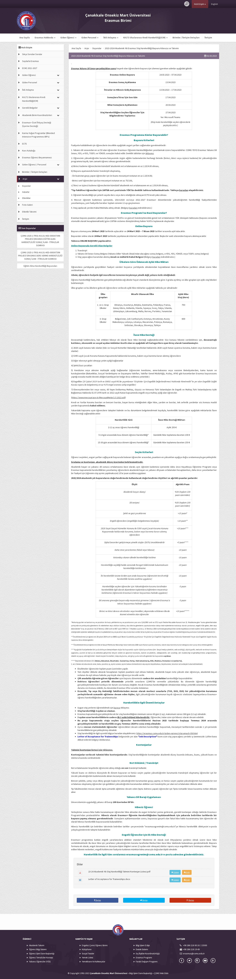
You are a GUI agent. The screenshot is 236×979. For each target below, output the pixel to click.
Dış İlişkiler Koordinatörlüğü (148, 953)
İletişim (208, 37)
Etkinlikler (26, 198)
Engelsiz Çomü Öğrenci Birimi (95, 945)
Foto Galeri (27, 204)
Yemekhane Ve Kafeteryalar (93, 961)
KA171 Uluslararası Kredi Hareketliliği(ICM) (33, 99)
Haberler (25, 192)
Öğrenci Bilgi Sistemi (38, 949)
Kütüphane (86, 949)
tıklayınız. (108, 749)
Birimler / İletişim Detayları (186, 37)
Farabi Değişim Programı (146, 961)
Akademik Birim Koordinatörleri (37, 115)
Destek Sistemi (142, 949)
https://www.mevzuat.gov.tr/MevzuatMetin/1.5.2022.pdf (98, 397)
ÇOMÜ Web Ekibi (161, 973)
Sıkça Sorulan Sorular (32, 54)
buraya (117, 707)
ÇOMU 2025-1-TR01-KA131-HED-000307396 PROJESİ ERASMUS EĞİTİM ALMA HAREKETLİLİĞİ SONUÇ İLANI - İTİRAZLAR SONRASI (40, 240)
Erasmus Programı (144, 957)
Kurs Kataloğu (28, 150)
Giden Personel (29, 82)
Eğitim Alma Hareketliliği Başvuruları (40, 265)
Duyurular (26, 186)
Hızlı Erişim (199, 4)
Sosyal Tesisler (88, 953)
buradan (133, 207)
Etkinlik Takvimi (29, 211)
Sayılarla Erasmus (30, 61)
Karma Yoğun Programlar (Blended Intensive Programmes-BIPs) (38, 135)
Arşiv (25, 178)
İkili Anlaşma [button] (110, 37)
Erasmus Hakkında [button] (44, 37)
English (214, 4)
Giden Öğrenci (29, 75)
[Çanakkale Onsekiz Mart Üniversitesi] (26, 20)
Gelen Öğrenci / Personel (34, 164)
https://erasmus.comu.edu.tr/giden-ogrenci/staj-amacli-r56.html (167, 733)
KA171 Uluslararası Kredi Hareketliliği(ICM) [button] (144, 37)
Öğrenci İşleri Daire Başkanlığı (41, 953)
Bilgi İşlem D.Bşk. (143, 945)
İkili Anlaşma (28, 89)
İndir (188, 872)
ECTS (24, 143)
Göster (176, 872)
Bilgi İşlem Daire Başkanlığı (140, 973)
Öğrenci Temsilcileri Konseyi (41, 957)
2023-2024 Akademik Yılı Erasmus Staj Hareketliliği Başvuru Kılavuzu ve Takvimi (142, 48)
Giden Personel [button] (89, 37)
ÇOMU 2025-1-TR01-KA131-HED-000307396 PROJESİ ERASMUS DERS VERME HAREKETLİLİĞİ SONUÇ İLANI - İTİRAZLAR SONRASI (40, 255)
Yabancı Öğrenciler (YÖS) (40, 961)
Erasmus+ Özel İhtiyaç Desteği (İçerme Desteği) (36, 124)
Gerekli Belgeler (30, 107)
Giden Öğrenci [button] (67, 37)
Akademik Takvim (36, 945)
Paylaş (98, 900)
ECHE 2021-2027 (29, 68)
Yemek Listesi (87, 957)
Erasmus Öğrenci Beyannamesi (37, 157)
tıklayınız (149, 153)
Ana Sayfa (24, 37)
